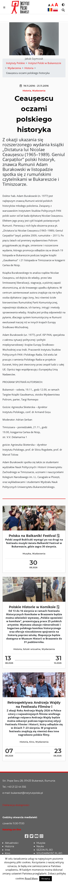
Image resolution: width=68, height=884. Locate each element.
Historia (27, 90)
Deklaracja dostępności (15, 805)
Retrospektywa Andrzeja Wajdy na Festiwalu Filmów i (34, 705)
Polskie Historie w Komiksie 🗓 (34, 607)
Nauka (40, 846)
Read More (31, 878)
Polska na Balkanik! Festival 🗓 (34, 536)
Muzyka (27, 553)
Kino (31, 742)
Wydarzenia (38, 90)
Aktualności (11, 842)
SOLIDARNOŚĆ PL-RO (49, 853)
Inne (7, 849)
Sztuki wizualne (31, 649)
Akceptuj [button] (45, 878)
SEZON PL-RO (44, 849)
